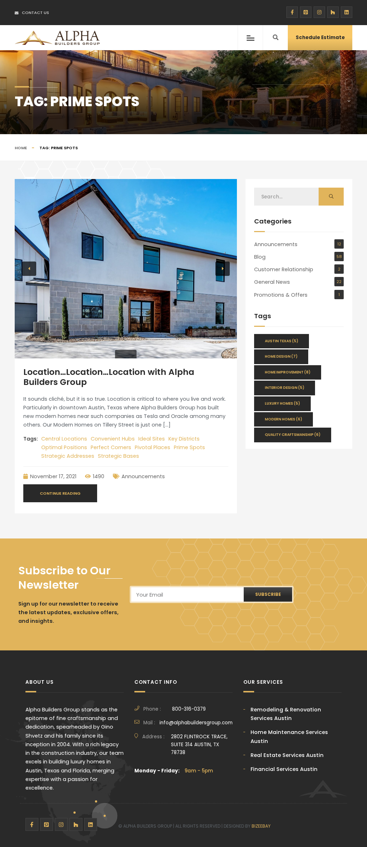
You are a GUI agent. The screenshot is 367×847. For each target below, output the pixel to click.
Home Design (281, 356)
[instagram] (319, 12)
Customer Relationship (283, 269)
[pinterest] (305, 12)
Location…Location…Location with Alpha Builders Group (108, 377)
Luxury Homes (282, 403)
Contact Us (35, 12)
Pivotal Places (152, 447)
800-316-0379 (189, 709)
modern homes (283, 419)
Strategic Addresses (67, 456)
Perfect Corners (111, 447)
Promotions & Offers (281, 294)
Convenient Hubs (113, 438)
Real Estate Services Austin (287, 755)
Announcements (143, 476)
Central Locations (64, 438)
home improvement (287, 372)
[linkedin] (346, 12)
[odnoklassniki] (333, 12)
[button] (29, 269)
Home (21, 148)
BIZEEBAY (261, 826)
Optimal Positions (64, 447)
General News (272, 282)
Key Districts (184, 438)
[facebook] (292, 12)
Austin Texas (281, 341)
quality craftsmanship (292, 434)
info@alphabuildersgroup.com (196, 722)
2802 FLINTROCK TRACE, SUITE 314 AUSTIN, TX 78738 (199, 744)
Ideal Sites (151, 438)
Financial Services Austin (284, 769)
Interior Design (284, 387)
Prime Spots (189, 447)
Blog (260, 256)
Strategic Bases (118, 456)
